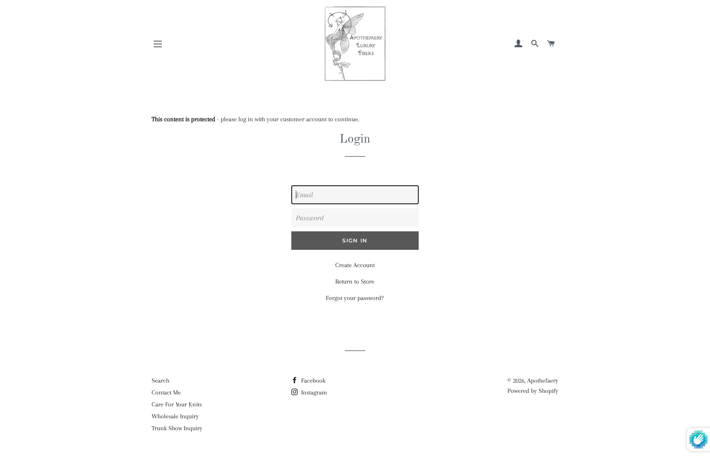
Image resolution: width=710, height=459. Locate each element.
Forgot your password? (355, 298)
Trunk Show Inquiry (177, 428)
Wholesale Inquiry (175, 416)
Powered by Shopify (532, 390)
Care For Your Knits (177, 404)
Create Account (355, 265)
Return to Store (354, 281)
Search (160, 380)
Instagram (313, 392)
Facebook (312, 380)
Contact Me (166, 392)
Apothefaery (542, 380)
